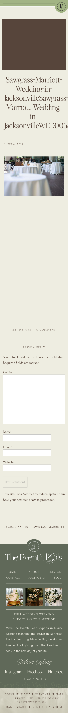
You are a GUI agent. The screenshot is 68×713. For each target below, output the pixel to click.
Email (7, 447)
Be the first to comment (34, 330)
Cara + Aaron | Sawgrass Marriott (35, 527)
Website (8, 462)
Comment (11, 372)
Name (8, 432)
